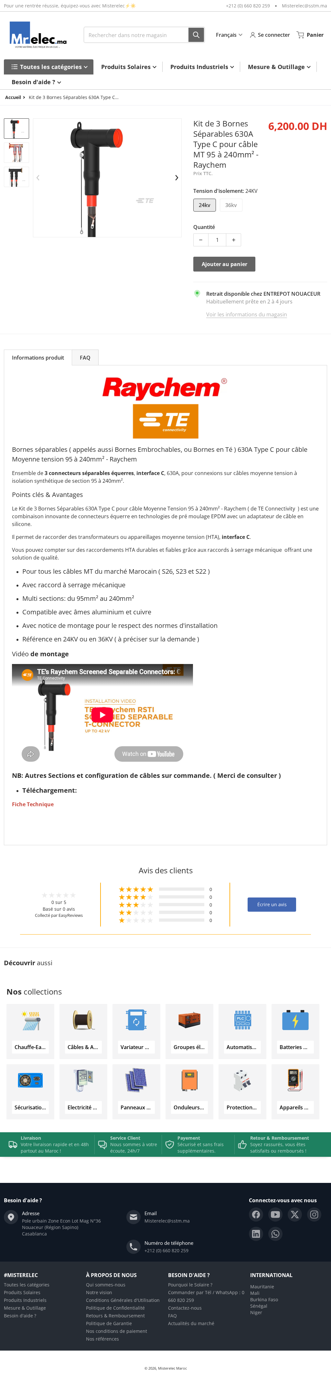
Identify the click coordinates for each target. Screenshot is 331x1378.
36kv (231, 205)
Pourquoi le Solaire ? (190, 1285)
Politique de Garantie (109, 1323)
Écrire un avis (272, 904)
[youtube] (275, 1214)
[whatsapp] (275, 1234)
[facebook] (256, 1214)
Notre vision (99, 1292)
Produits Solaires (22, 1292)
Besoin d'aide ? (20, 1316)
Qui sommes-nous (105, 1285)
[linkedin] (256, 1234)
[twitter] (295, 1214)
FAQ (172, 1316)
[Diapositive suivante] (176, 177)
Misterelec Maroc (172, 1368)
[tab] (38, 357)
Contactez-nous (185, 1308)
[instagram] (314, 1214)
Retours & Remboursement (115, 1316)
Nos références (102, 1339)
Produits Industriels (25, 1300)
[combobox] (144, 35)
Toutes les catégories (26, 1285)
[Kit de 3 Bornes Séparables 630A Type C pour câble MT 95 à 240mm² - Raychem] (16, 128)
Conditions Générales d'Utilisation (123, 1300)
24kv (204, 205)
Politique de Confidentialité (115, 1308)
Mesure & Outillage (25, 1308)
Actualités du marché (191, 1323)
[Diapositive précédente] (38, 177)
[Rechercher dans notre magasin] (196, 35)
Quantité (204, 227)
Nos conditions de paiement (116, 1331)
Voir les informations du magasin (246, 314)
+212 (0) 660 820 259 (248, 6)
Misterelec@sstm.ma (304, 6)
